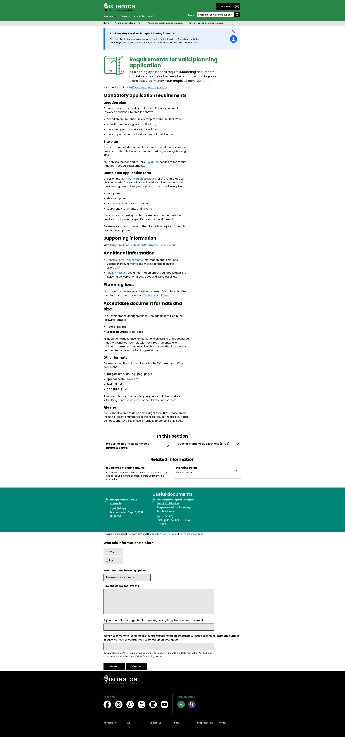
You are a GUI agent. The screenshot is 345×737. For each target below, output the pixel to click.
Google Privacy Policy (162, 534)
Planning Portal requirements (125, 260)
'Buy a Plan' (152, 162)
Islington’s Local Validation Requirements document (143, 245)
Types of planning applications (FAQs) (202, 444)
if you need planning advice (149, 87)
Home (106, 23)
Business (125, 16)
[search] (237, 14)
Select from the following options (125, 570)
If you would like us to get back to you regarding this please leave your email (153, 620)
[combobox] (215, 14)
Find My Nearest (117, 273)
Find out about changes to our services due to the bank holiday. (143, 39)
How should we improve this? (122, 586)
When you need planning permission (206, 23)
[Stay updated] (182, 705)
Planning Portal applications (138, 179)
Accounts (226, 6)
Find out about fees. (156, 295)
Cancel (136, 666)
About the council (143, 16)
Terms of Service (188, 534)
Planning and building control (128, 23)
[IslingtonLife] (193, 705)
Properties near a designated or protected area (128, 446)
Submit (114, 666)
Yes (111, 552)
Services (108, 16)
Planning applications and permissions (166, 23)
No (111, 560)
